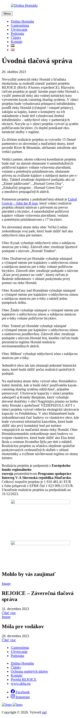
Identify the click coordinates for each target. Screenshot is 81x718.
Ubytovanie (19, 29)
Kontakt (16, 42)
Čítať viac (9, 613)
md (44, 712)
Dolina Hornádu (22, 21)
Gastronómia (20, 25)
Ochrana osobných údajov (29, 671)
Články (16, 38)
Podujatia (17, 33)
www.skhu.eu (21, 683)
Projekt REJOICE (23, 679)
